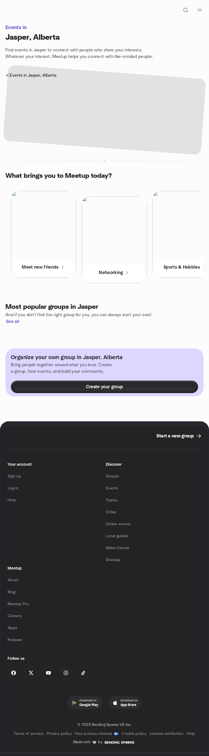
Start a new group (175, 436)
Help (12, 500)
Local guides (117, 536)
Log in (13, 488)
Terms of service (28, 734)
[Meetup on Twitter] (31, 673)
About (13, 580)
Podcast (15, 640)
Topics (112, 500)
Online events (118, 524)
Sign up (14, 476)
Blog (12, 592)
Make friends (117, 548)
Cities (111, 512)
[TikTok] (83, 673)
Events (112, 488)
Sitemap (113, 560)
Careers (15, 616)
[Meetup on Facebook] (14, 673)
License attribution (166, 734)
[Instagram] (66, 673)
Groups (112, 476)
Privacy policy (59, 734)
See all (12, 321)
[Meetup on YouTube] (48, 673)
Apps (12, 628)
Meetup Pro (18, 604)
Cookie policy (134, 734)
